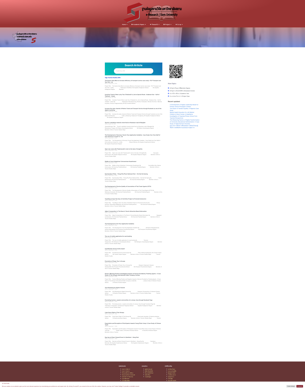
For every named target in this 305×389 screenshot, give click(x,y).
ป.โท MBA (170, 378)
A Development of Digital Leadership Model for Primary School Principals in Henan (184, 105)
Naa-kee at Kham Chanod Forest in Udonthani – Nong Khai (122, 337)
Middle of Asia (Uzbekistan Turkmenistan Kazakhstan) (120, 161)
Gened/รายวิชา (172, 373)
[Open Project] (171, 24)
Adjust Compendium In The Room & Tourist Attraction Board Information (126, 211)
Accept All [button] (299, 386)
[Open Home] (127, 24)
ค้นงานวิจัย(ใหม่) (149, 373)
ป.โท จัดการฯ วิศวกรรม (127, 377)
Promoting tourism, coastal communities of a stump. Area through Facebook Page (128, 300)
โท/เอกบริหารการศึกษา (127, 373)
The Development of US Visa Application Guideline (119, 224)
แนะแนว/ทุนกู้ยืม (172, 371)
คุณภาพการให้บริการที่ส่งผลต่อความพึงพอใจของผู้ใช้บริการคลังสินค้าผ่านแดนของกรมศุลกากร (184, 126)
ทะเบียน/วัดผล (171, 369)
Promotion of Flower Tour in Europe (115, 261)
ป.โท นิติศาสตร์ (125, 378)
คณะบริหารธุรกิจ (172, 380)
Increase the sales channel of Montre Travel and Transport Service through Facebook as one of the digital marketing (133, 109)
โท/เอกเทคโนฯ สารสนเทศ (128, 375)
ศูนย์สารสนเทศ (148, 369)
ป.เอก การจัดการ (126, 369)
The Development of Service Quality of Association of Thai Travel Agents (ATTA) (128, 186)
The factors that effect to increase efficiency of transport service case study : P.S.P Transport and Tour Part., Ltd (133, 81)
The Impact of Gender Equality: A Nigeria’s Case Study (184, 109)
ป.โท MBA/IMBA (126, 380)
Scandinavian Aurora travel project (115, 249)
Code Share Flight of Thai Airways (114, 312)
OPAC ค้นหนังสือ (149, 371)
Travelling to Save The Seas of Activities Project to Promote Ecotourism (125, 199)
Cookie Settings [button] (291, 386)
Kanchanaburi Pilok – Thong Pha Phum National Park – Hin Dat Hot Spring (126, 174)
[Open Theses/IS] (159, 24)
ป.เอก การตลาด (126, 371)
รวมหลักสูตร (148, 377)
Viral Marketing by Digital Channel (115, 288)
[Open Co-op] (182, 24)
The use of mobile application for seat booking (118, 236)
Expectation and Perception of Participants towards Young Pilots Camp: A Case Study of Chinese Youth (133, 324)
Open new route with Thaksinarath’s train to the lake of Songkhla (123, 149)
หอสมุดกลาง (171, 377)
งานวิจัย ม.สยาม (172, 375)
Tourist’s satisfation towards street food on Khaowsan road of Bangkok (125, 122)
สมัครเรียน (147, 375)
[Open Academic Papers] (145, 24)
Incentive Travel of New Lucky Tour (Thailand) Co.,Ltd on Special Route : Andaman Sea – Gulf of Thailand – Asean (132, 95)
